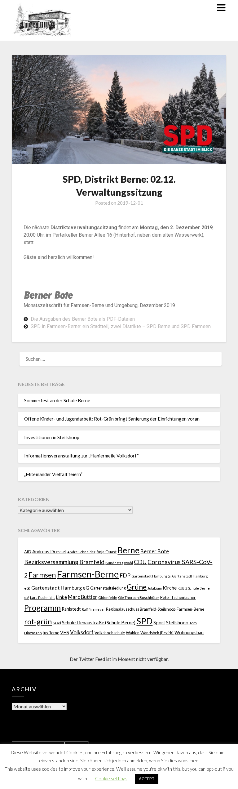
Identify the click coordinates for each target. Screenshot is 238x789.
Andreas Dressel (49, 551)
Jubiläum (155, 588)
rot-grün (38, 621)
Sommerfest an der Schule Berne (57, 400)
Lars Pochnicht (42, 597)
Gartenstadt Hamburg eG (60, 588)
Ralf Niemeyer (93, 609)
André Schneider (81, 552)
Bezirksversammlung (51, 561)
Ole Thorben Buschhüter (138, 597)
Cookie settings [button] (111, 778)
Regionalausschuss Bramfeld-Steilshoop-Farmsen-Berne (155, 609)
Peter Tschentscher (178, 597)
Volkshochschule (110, 632)
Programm (42, 607)
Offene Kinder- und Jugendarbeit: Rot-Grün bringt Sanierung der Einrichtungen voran (112, 418)
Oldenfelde (107, 597)
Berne (128, 550)
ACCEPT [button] (147, 778)
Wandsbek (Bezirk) (157, 633)
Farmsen (42, 575)
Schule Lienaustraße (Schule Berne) (98, 622)
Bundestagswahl (119, 563)
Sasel (57, 623)
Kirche (170, 588)
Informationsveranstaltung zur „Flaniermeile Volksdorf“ (81, 455)
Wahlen (132, 632)
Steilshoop (177, 622)
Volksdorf (82, 632)
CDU (140, 561)
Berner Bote (154, 551)
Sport (159, 622)
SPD (144, 621)
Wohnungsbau (189, 632)
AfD (27, 551)
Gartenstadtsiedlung (108, 588)
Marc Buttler (82, 597)
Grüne (137, 587)
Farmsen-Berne (88, 573)
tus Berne (51, 633)
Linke (61, 597)
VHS (64, 632)
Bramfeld (91, 561)
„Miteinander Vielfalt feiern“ (53, 474)
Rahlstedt (71, 609)
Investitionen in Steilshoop (51, 437)
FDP (125, 575)
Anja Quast (106, 551)
